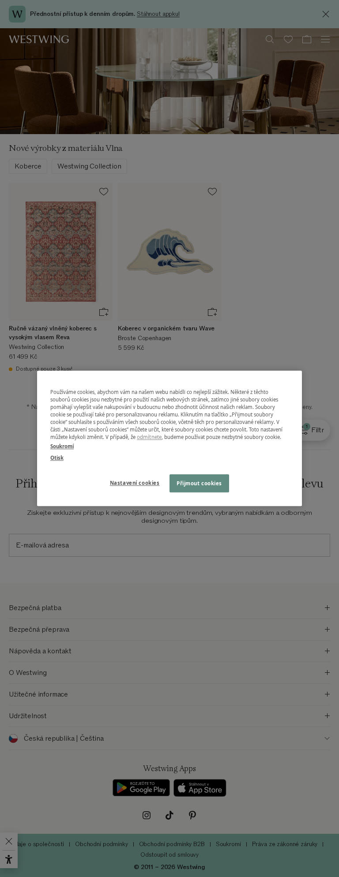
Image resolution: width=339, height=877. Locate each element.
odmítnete (149, 437)
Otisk (57, 457)
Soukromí (62, 446)
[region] (169, 438)
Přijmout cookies (199, 483)
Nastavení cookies (135, 483)
